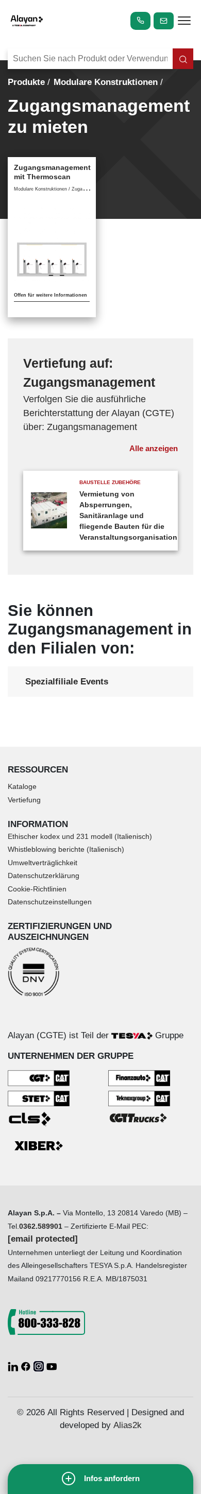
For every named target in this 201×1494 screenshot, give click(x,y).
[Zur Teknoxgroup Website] (139, 1098)
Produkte (26, 82)
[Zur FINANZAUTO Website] (139, 1078)
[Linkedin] (14, 1365)
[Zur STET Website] (39, 1098)
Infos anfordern (112, 1478)
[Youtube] (51, 1365)
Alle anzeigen (153, 448)
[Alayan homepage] (27, 20)
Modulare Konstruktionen (106, 82)
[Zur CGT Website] (39, 1078)
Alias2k (127, 1425)
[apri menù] (184, 22)
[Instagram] (40, 1365)
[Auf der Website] (183, 58)
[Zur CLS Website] (39, 1118)
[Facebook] (27, 1365)
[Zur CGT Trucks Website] (139, 1117)
